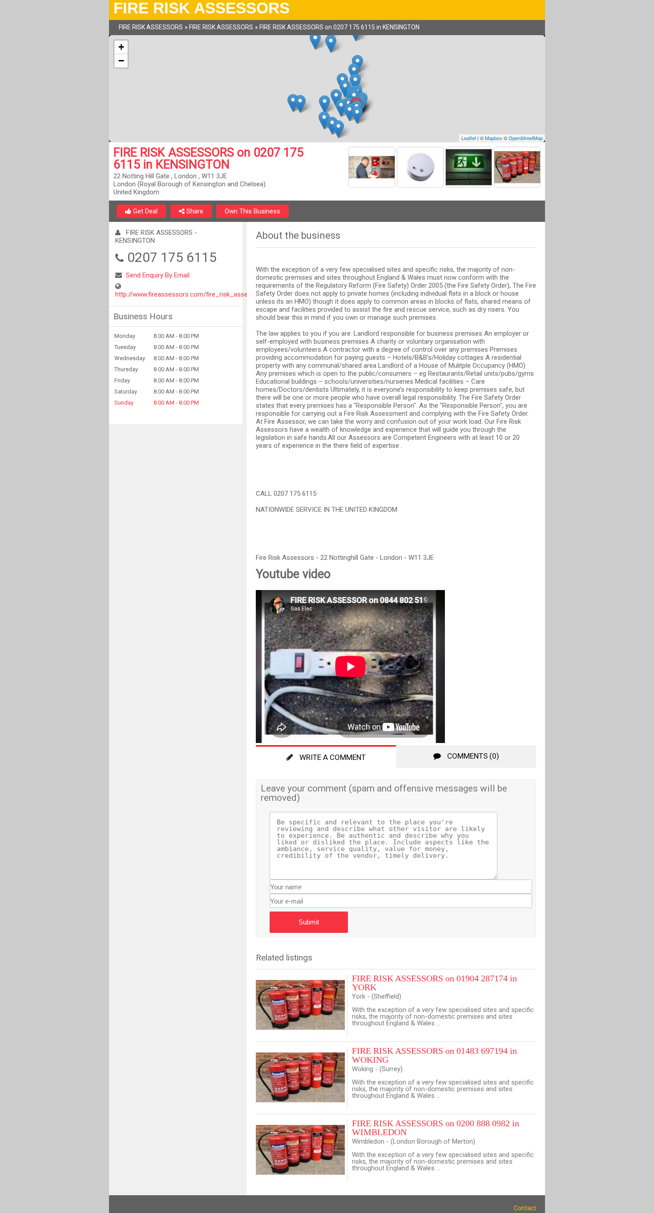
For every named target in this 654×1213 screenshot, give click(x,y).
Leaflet (468, 137)
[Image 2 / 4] (421, 169)
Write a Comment (332, 757)
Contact (525, 1208)
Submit (309, 922)
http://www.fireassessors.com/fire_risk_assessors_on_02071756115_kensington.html (242, 294)
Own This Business (252, 211)
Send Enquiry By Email (158, 275)
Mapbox (493, 137)
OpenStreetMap (526, 137)
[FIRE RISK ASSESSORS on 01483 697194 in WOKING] (301, 1077)
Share (194, 211)
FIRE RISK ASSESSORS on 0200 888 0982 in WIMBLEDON (435, 1127)
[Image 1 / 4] (372, 169)
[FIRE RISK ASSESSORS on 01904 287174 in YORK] (301, 1005)
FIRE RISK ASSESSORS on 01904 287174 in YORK (434, 982)
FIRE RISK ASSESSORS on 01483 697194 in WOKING (434, 1055)
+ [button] (121, 46)
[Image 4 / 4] (517, 169)
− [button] (121, 60)
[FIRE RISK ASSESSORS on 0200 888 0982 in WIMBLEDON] (301, 1150)
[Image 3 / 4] (469, 169)
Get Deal (144, 211)
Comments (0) (472, 755)
